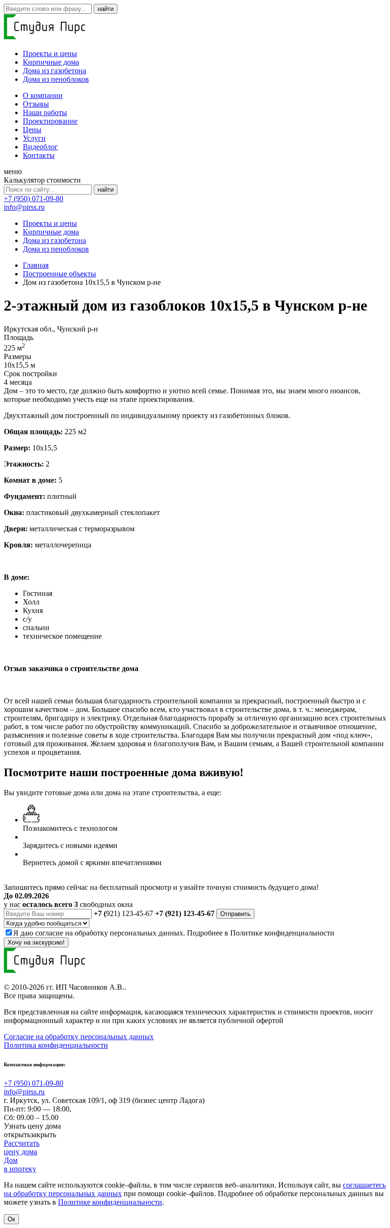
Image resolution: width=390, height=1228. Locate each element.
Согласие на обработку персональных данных (79, 1037)
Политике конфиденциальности (282, 933)
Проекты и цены (50, 53)
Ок (11, 1219)
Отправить (235, 913)
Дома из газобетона (54, 71)
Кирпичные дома (51, 62)
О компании (43, 95)
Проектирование (50, 121)
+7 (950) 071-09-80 (33, 199)
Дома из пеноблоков (56, 79)
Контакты (39, 155)
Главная (36, 265)
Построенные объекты (59, 274)
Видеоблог (40, 147)
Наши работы (45, 112)
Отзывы (36, 104)
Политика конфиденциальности (56, 1045)
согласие (49, 933)
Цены (32, 130)
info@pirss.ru (24, 207)
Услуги (34, 138)
